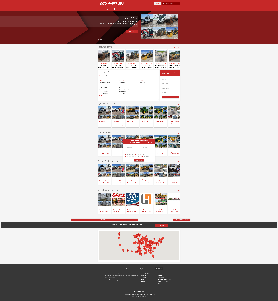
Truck (142, 279)
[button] (98, 39)
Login (159, 283)
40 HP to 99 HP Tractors (104, 85)
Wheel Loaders (122, 82)
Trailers (143, 281)
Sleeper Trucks (143, 82)
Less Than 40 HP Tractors (104, 87)
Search (162, 225)
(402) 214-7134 (151, 294)
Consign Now (104, 219)
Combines (101, 89)
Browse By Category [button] (104, 9)
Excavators (121, 84)
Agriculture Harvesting (103, 93)
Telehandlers (122, 93)
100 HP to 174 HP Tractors (104, 84)
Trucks (141, 80)
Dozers (120, 87)
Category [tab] (101, 75)
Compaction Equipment (124, 89)
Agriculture (130, 154)
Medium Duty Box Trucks (145, 85)
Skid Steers (121, 85)
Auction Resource (128, 294)
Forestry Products (122, 91)
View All (100, 95)
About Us (129, 9)
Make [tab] (107, 75)
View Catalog (132, 31)
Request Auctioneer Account (165, 279)
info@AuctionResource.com (139, 294)
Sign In (157, 3)
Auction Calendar (162, 273)
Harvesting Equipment (103, 91)
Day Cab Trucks (143, 84)
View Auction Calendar (182, 219)
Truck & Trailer (140, 154)
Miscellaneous (147, 156)
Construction (123, 80)
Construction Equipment (133, 156)
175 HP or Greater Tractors (104, 82)
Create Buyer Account (163, 281)
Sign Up (138, 160)
